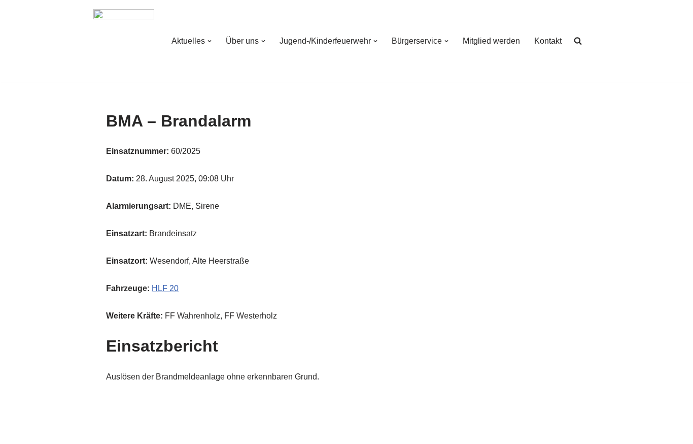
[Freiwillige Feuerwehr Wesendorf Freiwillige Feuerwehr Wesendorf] (123, 41)
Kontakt (548, 41)
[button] (209, 41)
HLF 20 (165, 288)
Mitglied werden (491, 41)
